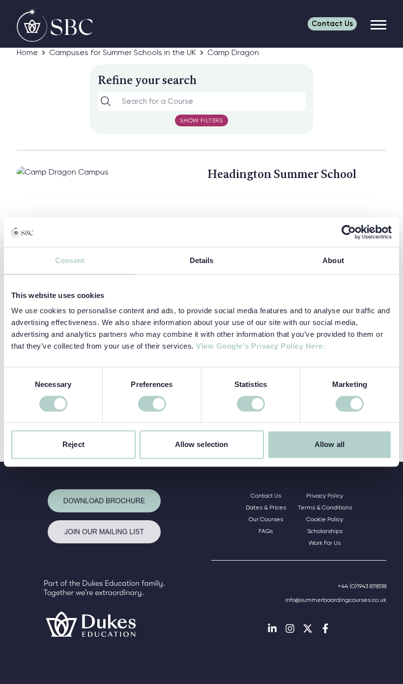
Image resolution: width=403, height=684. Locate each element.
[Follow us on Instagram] (290, 628)
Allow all (330, 444)
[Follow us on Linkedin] (272, 628)
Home (27, 52)
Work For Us (325, 542)
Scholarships (325, 531)
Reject (73, 444)
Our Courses (266, 519)
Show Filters (201, 120)
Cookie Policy (324, 519)
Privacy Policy (324, 495)
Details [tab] (202, 260)
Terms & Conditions (325, 507)
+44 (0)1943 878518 (362, 586)
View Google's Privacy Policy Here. (260, 346)
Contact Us (266, 495)
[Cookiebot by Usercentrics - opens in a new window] (349, 232)
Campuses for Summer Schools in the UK (122, 52)
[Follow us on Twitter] (308, 628)
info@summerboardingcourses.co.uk (335, 599)
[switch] (152, 404)
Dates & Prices (266, 507)
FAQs (266, 531)
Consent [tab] (70, 260)
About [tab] (333, 260)
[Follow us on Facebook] (325, 628)
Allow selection (202, 444)
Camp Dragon (233, 52)
